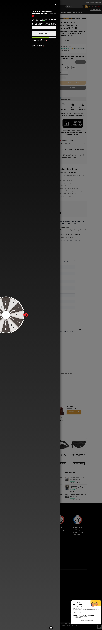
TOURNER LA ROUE (44, 33)
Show (51, 628)
